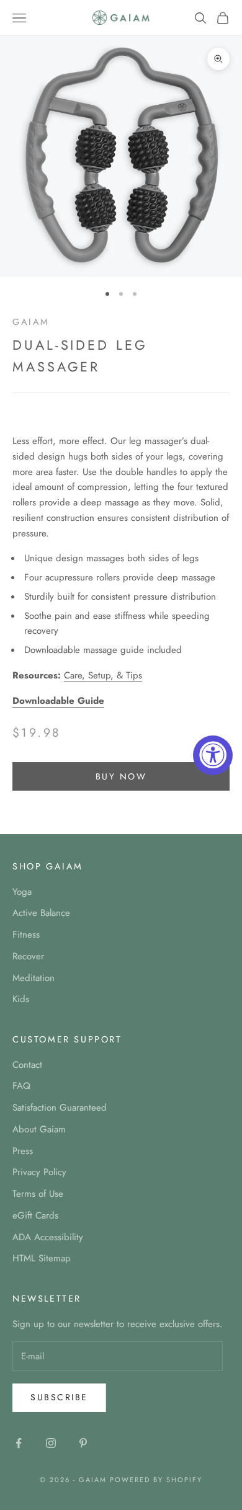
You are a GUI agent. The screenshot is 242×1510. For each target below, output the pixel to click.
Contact (27, 1065)
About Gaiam (39, 1129)
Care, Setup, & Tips (103, 675)
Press (22, 1151)
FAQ (21, 1086)
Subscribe (59, 1397)
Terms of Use (37, 1194)
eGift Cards (35, 1215)
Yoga (22, 892)
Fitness (26, 934)
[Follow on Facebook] (18, 1443)
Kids (20, 999)
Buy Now (121, 776)
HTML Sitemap (41, 1258)
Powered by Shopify (156, 1480)
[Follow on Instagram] (51, 1443)
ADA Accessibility (47, 1237)
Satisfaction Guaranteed (59, 1107)
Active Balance (41, 913)
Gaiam (31, 322)
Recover (28, 956)
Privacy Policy (39, 1172)
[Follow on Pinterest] (83, 1443)
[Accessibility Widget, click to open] (213, 755)
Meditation (33, 978)
